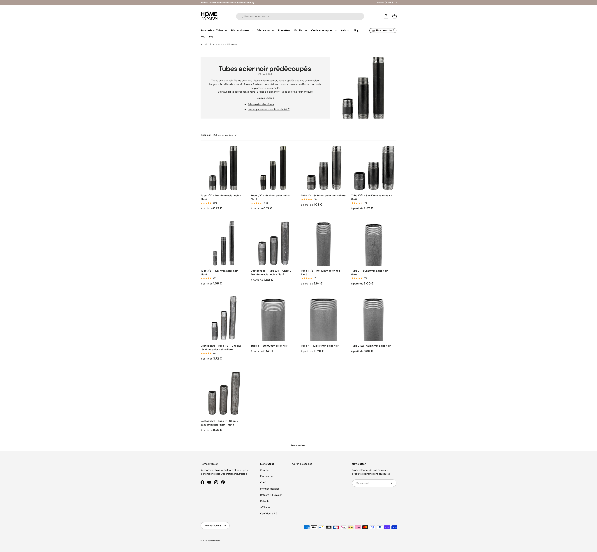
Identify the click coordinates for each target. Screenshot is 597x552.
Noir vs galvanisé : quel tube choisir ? (268, 109)
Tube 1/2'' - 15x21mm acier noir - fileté (270, 197)
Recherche (266, 476)
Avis (343, 30)
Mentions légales (269, 488)
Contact (264, 470)
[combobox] (300, 16)
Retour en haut (298, 445)
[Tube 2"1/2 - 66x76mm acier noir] (373, 318)
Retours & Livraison (271, 495)
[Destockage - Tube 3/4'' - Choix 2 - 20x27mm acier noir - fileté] (273, 243)
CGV (263, 482)
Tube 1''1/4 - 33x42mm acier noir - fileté (371, 197)
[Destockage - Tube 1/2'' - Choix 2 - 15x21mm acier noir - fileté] (223, 318)
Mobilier (299, 30)
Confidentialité (268, 513)
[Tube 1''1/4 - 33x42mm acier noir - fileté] (373, 168)
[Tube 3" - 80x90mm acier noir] (273, 318)
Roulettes (284, 30)
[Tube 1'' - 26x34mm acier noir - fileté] (323, 168)
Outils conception (322, 30)
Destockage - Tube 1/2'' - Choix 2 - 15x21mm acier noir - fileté (222, 347)
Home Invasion (214, 540)
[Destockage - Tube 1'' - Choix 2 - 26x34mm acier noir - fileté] (223, 393)
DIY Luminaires (240, 30)
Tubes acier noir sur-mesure (296, 91)
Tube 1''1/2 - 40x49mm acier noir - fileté (321, 272)
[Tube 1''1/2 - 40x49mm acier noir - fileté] (323, 243)
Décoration (264, 30)
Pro (211, 36)
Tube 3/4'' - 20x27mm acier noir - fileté (221, 197)
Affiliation (265, 507)
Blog (356, 30)
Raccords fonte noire (243, 91)
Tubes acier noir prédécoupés (223, 44)
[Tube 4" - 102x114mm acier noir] (323, 318)
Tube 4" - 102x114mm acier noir (320, 345)
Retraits (264, 501)
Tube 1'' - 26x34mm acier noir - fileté (323, 195)
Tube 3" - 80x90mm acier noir (269, 345)
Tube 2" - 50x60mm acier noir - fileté (370, 272)
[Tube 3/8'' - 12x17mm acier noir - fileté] (223, 243)
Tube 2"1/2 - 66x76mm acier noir (371, 345)
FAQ (203, 36)
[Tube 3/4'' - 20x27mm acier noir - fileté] (223, 168)
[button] (394, 16)
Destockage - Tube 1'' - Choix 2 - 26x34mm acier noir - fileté (220, 422)
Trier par (206, 135)
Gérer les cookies (302, 463)
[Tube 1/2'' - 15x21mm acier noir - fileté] (273, 168)
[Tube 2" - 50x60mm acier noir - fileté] (373, 243)
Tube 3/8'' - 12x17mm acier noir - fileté (220, 272)
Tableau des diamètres (261, 104)
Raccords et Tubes (212, 30)
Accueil (204, 44)
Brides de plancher (268, 91)
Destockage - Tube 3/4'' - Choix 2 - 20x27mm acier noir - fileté (272, 272)
